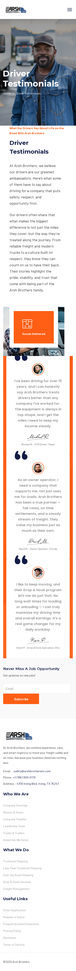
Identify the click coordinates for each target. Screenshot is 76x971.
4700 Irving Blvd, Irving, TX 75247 (38, 783)
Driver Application (14, 910)
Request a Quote (13, 917)
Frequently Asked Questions (21, 924)
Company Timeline (14, 819)
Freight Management (16, 889)
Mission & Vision (13, 812)
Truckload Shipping (15, 861)
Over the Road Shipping (18, 875)
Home (7, 93)
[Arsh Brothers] (15, 9)
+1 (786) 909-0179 (24, 777)
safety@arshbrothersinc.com (32, 771)
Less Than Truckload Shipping (22, 868)
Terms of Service (13, 944)
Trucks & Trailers (13, 833)
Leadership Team (14, 826)
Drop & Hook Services (17, 882)
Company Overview (15, 805)
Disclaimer (9, 937)
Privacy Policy (12, 931)
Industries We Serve (15, 840)
